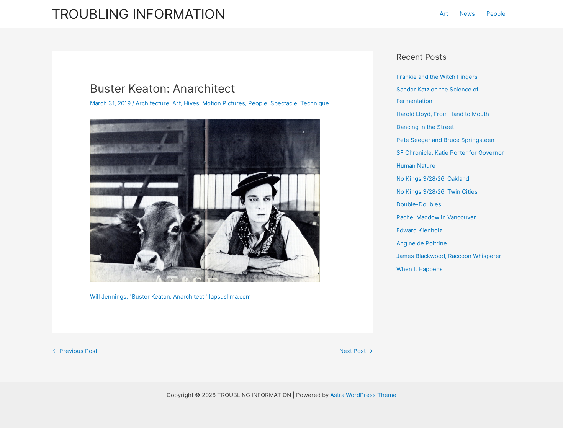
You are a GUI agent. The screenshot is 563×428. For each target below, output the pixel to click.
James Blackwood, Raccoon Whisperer (448, 256)
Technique (314, 103)
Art (444, 13)
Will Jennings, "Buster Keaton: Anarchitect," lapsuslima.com (170, 296)
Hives (191, 103)
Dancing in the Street (425, 127)
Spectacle (283, 103)
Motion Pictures (223, 103)
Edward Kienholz (419, 230)
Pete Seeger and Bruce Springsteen (445, 140)
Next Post (356, 350)
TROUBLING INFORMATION (138, 14)
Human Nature (415, 165)
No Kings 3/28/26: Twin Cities (437, 191)
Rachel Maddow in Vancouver (436, 217)
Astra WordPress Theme (363, 395)
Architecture (152, 103)
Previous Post (74, 350)
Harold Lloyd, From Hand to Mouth (442, 114)
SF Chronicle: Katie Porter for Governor (450, 152)
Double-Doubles (418, 204)
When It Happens (419, 269)
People (496, 13)
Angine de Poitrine (421, 243)
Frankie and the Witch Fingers (437, 76)
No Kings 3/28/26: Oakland (432, 178)
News (467, 13)
